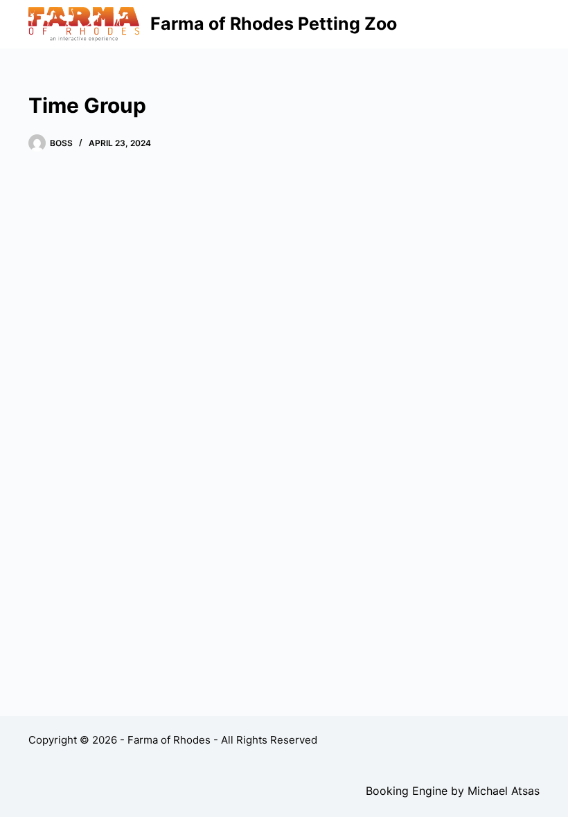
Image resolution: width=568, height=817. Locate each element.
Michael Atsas (504, 791)
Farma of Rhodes (169, 739)
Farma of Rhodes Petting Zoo (273, 23)
